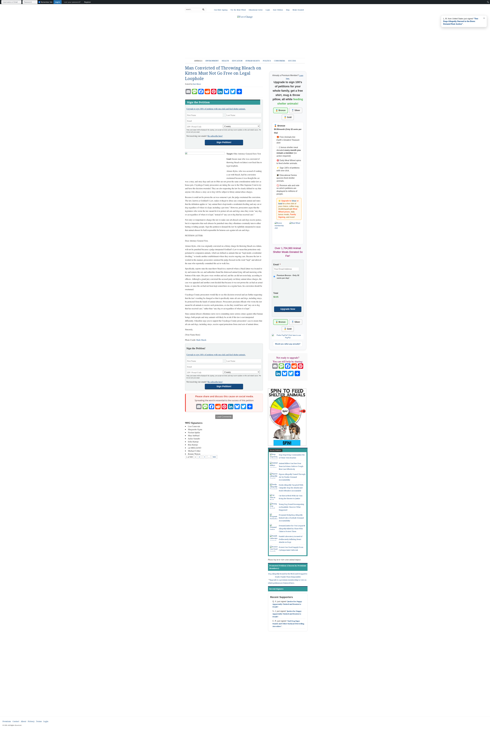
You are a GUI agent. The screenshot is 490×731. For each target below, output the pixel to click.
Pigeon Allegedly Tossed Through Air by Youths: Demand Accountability (292, 477)
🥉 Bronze (280, 110)
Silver (294, 201)
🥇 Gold (288, 117)
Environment (212, 61)
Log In (57, 2)
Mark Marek (201, 340)
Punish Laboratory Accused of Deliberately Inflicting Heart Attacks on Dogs (290, 539)
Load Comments (224, 417)
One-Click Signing (220, 10)
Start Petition (278, 10)
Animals (198, 61)
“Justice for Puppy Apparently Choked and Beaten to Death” (287, 604)
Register (87, 2)
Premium (7, 721)
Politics (267, 61)
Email (276, 264)
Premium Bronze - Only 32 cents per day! (288, 276)
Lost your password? (72, 2)
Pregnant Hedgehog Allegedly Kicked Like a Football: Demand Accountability (291, 518)
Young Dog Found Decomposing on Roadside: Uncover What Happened (291, 507)
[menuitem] (46, 2)
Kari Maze (197, 84)
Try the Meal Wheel (238, 10)
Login (268, 10)
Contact (16, 721)
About (23, 721)
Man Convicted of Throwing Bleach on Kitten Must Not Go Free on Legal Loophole (223, 73)
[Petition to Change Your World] (245, 16)
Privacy (31, 721)
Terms (39, 721)
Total (275, 293)
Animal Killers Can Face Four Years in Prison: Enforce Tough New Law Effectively (291, 466)
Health (225, 61)
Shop (288, 10)
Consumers (279, 61)
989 (214, 457)
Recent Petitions (275, 450)
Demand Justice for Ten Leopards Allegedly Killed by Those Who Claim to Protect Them (292, 528)
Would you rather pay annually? (287, 344)
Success (292, 61)
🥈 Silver (295, 110)
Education (237, 61)
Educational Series (255, 10)
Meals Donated (298, 10)
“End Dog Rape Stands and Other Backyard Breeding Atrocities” (288, 623)
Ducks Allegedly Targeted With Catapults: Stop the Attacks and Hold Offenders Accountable (291, 488)
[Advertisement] (247, 37)
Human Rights (253, 61)
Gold (280, 204)
